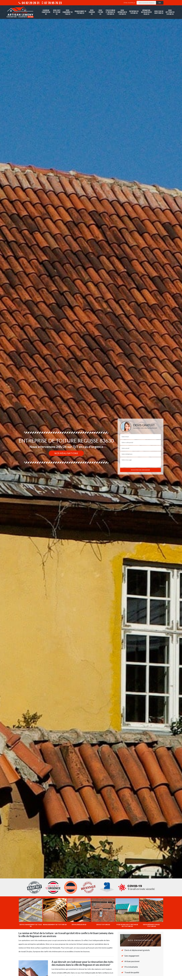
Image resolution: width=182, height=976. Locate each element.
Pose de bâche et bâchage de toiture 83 (110, 12)
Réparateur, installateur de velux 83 (146, 12)
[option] (91, 488)
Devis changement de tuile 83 (68, 12)
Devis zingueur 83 (92, 12)
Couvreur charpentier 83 (46, 12)
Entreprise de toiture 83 (134, 12)
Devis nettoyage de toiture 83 (170, 12)
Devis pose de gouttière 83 (158, 12)
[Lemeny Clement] (20, 12)
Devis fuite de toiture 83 (56, 12)
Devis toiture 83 (100, 12)
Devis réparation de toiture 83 (122, 12)
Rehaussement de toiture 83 (80, 12)
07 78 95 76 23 (53, 2)
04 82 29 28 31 (30, 2)
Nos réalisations (66, 453)
